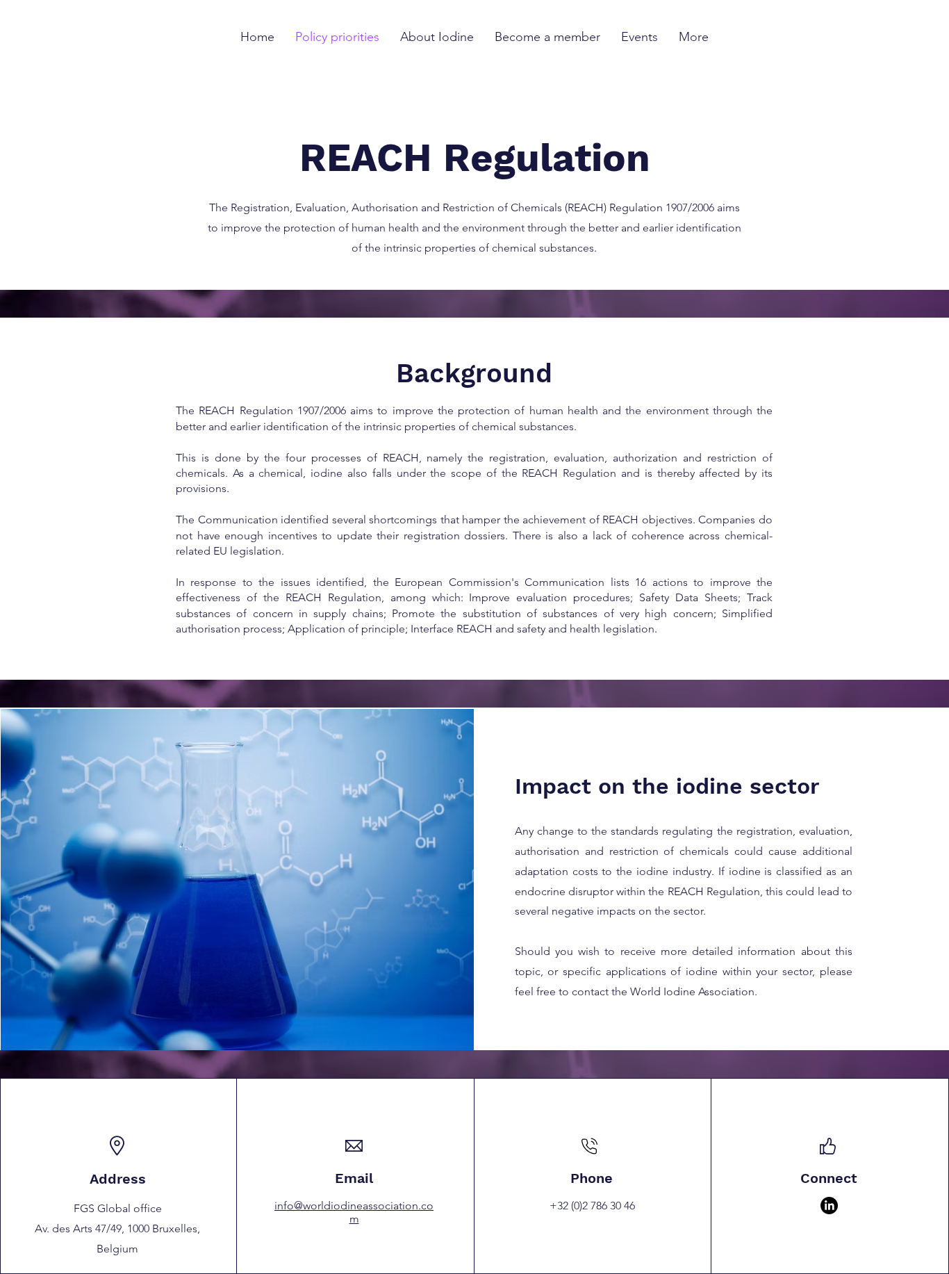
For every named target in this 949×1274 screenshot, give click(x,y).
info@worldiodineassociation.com (354, 1212)
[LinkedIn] (829, 1205)
